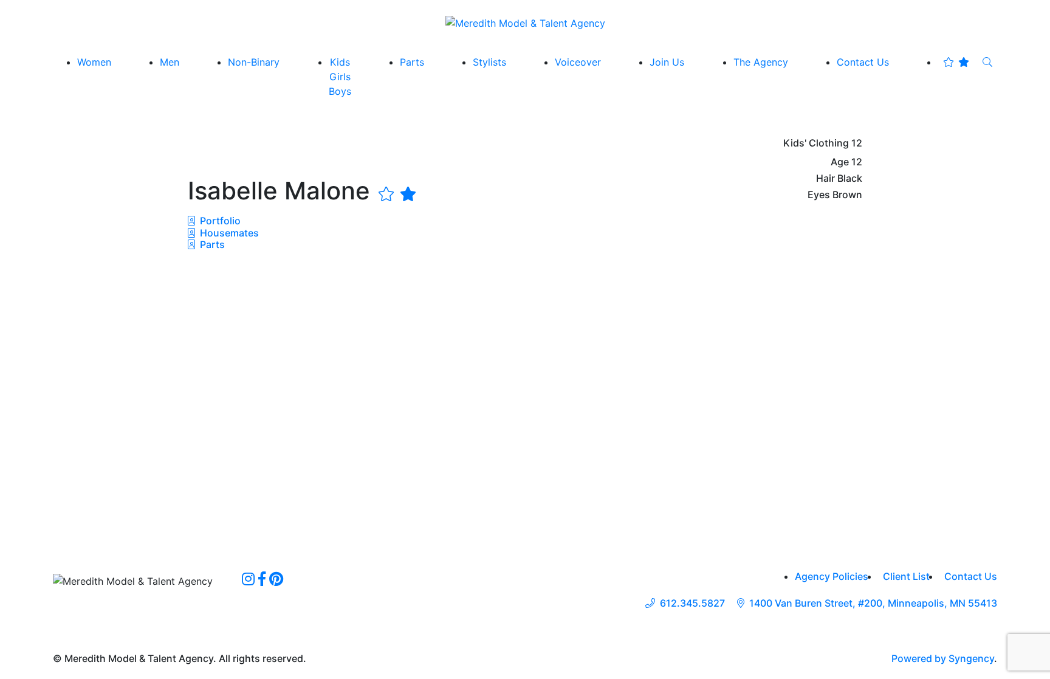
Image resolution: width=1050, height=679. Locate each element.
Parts (211, 244)
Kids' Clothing (816, 143)
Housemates (228, 233)
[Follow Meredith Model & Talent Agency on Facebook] (262, 578)
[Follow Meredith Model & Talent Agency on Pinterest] (276, 578)
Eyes (819, 195)
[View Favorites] (956, 62)
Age (840, 162)
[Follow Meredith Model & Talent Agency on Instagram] (248, 578)
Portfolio (219, 221)
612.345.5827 (692, 603)
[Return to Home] (525, 22)
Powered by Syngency (942, 658)
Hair (825, 178)
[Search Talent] (987, 62)
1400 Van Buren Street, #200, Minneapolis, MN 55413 (873, 603)
